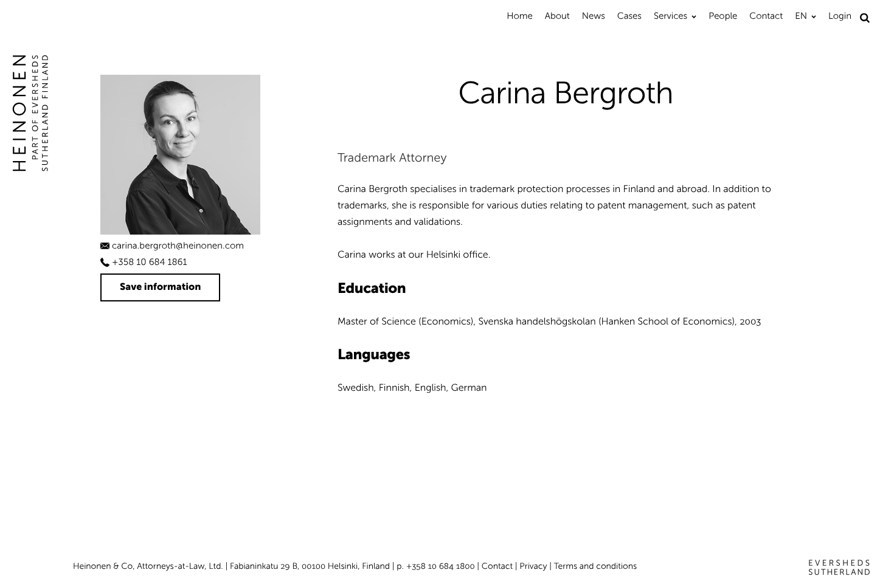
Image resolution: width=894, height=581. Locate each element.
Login (839, 15)
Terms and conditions (595, 566)
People (723, 15)
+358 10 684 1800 (440, 566)
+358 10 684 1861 (149, 261)
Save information (160, 287)
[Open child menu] (693, 16)
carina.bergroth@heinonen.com (178, 245)
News (593, 15)
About (557, 15)
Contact (766, 15)
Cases (629, 15)
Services (670, 15)
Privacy (533, 566)
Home (519, 15)
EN (801, 15)
